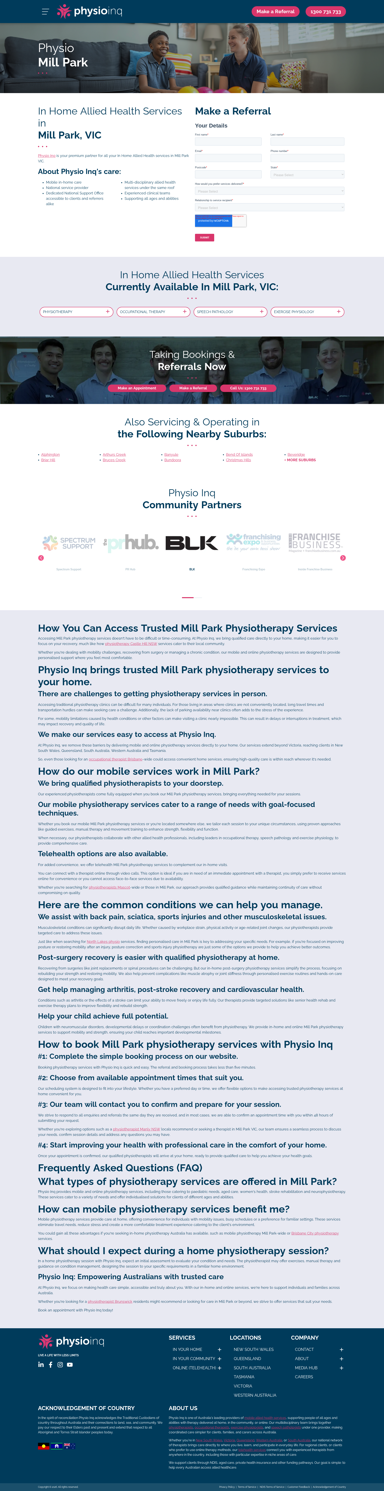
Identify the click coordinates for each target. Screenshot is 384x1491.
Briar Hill (48, 460)
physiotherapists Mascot (109, 887)
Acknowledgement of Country (329, 1487)
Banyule (171, 455)
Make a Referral (276, 11)
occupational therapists (212, 1427)
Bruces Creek (114, 460)
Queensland (247, 1358)
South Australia (252, 1368)
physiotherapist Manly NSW (136, 1129)
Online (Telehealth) (194, 1368)
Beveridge (296, 455)
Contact (304, 1349)
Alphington (50, 455)
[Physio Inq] (89, 11)
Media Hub (306, 1368)
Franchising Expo (192, 569)
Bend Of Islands (239, 455)
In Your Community (194, 1358)
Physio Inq (46, 156)
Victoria (243, 1386)
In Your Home (187, 1349)
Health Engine (315, 569)
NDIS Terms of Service (271, 1487)
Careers (304, 1377)
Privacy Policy (227, 1487)
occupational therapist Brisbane (115, 759)
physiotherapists (181, 1427)
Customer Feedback (298, 1487)
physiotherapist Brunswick (110, 1302)
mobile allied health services (265, 1418)
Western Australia (255, 1395)
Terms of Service (247, 1487)
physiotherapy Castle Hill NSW (131, 644)
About (302, 1358)
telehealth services (252, 1450)
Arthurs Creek (114, 455)
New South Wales (254, 1349)
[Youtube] (70, 1365)
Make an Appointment (137, 388)
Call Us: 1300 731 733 (248, 388)
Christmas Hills (238, 460)
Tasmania (244, 1377)
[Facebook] (51, 1365)
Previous (41, 558)
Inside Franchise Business (253, 569)
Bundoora (172, 460)
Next (343, 558)
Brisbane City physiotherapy (315, 1233)
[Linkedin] (41, 1365)
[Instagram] (60, 1365)
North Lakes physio (103, 942)
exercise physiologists (247, 1427)
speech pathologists (286, 1427)
